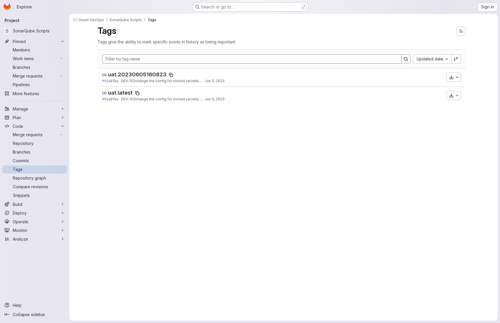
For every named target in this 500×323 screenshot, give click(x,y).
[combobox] (432, 59)
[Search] (406, 59)
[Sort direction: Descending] (456, 59)
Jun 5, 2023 (215, 81)
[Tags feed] (461, 31)
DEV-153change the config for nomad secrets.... (161, 81)
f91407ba (110, 81)
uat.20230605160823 (137, 74)
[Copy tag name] (171, 74)
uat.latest (120, 92)
